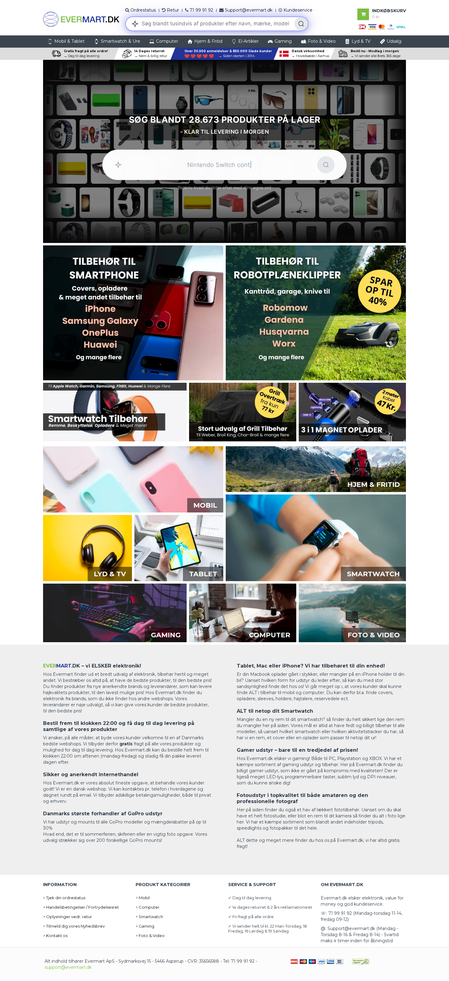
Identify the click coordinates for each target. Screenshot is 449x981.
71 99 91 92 (201, 10)
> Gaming (145, 926)
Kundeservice (297, 10)
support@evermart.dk (68, 967)
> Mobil (143, 897)
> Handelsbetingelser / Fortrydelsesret (81, 907)
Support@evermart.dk (248, 10)
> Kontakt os (55, 935)
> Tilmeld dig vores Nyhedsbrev (74, 926)
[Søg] (301, 24)
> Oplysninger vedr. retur (67, 916)
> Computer (147, 907)
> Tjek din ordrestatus (64, 897)
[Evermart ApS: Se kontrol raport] (360, 961)
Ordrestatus (143, 10)
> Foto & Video (150, 935)
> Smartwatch (149, 916)
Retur (173, 10)
